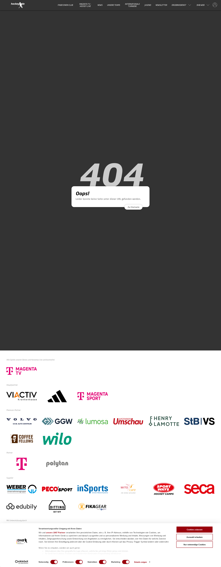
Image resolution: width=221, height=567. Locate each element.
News (99, 5)
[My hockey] (215, 5)
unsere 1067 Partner (55, 532)
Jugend (148, 5)
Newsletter (161, 5)
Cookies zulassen (194, 530)
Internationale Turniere (132, 5)
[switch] (79, 562)
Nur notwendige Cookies (195, 544)
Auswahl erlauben (194, 537)
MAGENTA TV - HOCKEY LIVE (85, 5)
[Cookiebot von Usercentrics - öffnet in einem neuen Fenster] (21, 562)
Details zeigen (140, 562)
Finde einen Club (65, 5)
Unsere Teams (113, 5)
